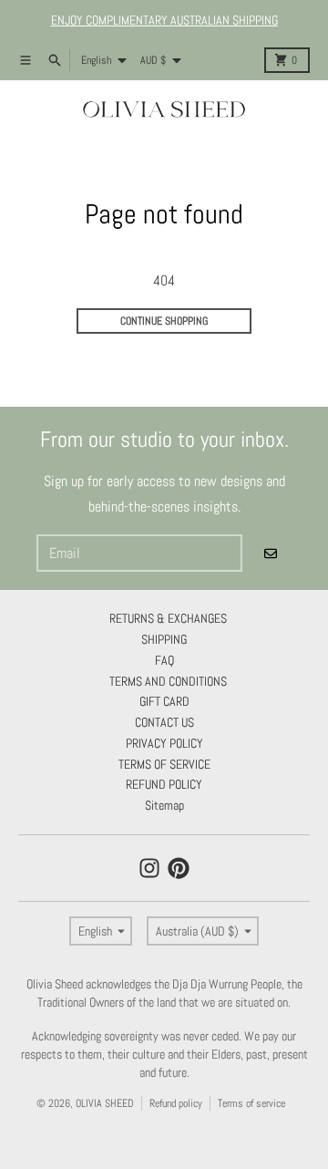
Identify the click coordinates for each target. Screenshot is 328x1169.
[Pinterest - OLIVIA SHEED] (179, 868)
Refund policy (175, 1103)
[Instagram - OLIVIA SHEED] (149, 868)
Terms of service (251, 1103)
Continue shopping (164, 321)
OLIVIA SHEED (105, 1103)
